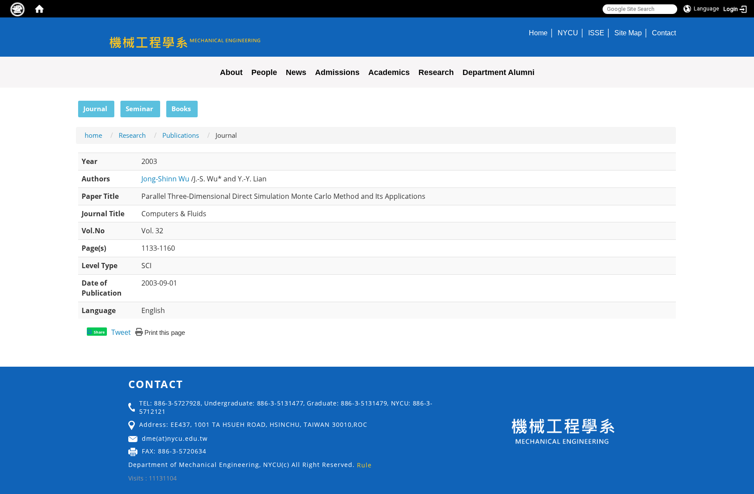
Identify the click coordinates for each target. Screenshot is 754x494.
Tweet (121, 332)
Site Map (628, 33)
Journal (95, 108)
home (93, 135)
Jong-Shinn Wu (166, 179)
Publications (180, 135)
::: (74, 105)
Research (436, 72)
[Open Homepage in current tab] (39, 8)
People (264, 72)
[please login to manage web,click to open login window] (17, 8)
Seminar (139, 108)
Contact (664, 33)
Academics (389, 72)
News (296, 72)
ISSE (596, 33)
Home (538, 33)
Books (181, 108)
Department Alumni (499, 72)
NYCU (568, 33)
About (231, 72)
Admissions (337, 72)
